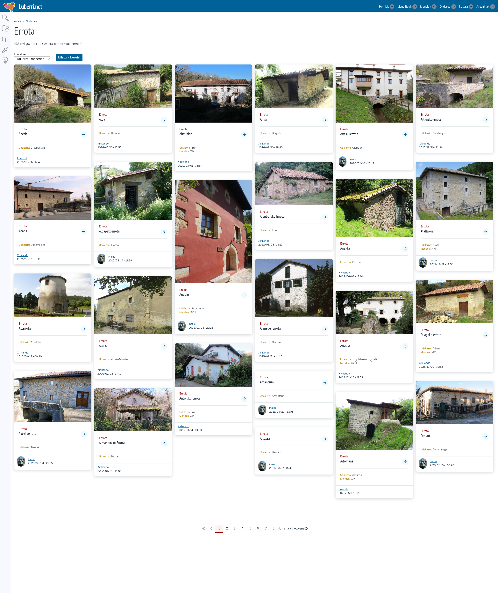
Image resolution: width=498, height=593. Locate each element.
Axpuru (425, 435)
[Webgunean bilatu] (5, 21)
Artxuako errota (431, 119)
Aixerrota (25, 328)
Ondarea (445, 6)
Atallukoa (427, 231)
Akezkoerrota (27, 433)
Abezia (23, 133)
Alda (102, 119)
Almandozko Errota (112, 442)
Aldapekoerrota (109, 231)
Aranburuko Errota (272, 216)
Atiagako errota (431, 334)
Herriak (384, 6)
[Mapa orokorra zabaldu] (5, 32)
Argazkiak (482, 6)
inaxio (31, 459)
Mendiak (425, 6)
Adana (23, 230)
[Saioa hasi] (5, 53)
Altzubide (185, 133)
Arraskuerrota (349, 133)
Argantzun (267, 382)
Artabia (345, 345)
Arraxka (345, 248)
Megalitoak (404, 6)
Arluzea (265, 438)
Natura (463, 6)
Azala (17, 21)
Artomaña (346, 461)
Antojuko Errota (190, 398)
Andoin (184, 294)
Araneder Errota (270, 328)
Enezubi (22, 158)
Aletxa (103, 345)
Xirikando (22, 255)
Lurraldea (20, 54)
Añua (263, 119)
